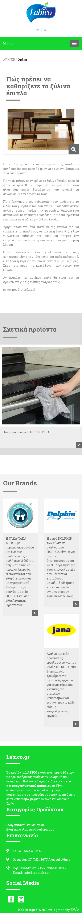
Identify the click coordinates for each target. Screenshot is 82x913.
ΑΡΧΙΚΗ (9, 60)
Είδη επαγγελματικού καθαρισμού (30, 829)
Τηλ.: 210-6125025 (25, 868)
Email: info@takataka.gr (31, 873)
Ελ (37, 30)
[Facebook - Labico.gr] (11, 899)
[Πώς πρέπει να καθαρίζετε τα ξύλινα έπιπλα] (41, 129)
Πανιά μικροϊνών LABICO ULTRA (26, 432)
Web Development (52, 910)
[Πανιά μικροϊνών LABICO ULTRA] (41, 386)
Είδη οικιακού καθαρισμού (25, 825)
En (44, 30)
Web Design (26, 910)
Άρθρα (22, 60)
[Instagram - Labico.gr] (21, 899)
